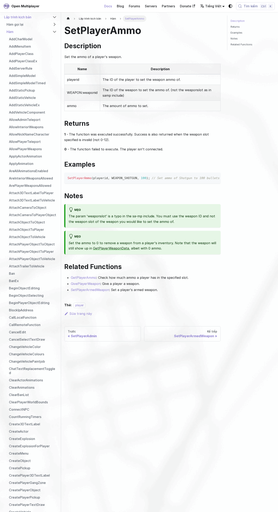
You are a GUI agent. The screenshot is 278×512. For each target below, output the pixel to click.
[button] (30, 17)
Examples (236, 32)
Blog (120, 6)
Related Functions (241, 44)
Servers (151, 6)
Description (238, 20)
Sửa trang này (80, 314)
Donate (185, 6)
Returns (235, 26)
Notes (234, 38)
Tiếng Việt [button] (213, 6)
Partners (168, 6)
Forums (134, 6)
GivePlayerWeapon (85, 284)
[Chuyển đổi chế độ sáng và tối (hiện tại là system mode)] (230, 6)
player (79, 305)
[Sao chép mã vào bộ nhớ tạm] (215, 177)
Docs (108, 6)
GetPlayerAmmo (83, 278)
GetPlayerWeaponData (111, 248)
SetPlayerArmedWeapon (90, 290)
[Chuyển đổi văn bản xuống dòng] (208, 177)
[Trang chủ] (68, 18)
